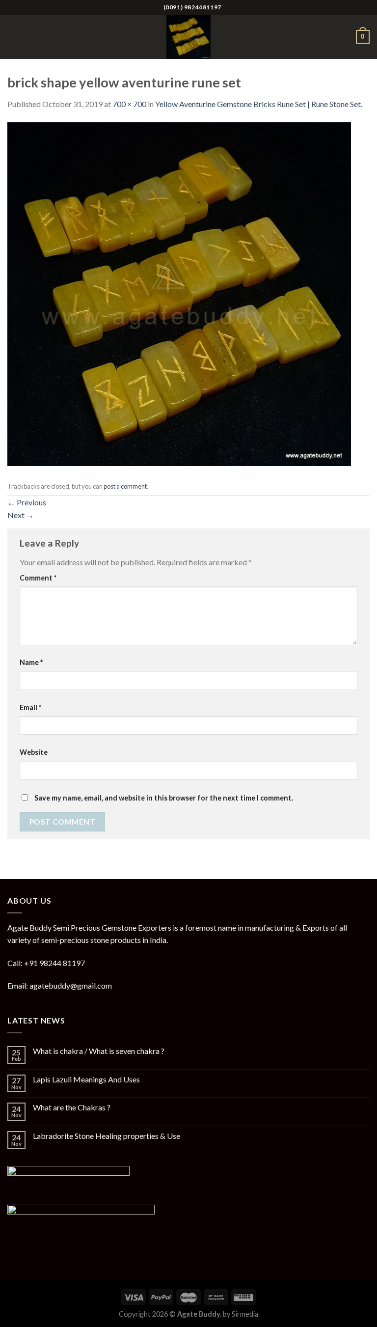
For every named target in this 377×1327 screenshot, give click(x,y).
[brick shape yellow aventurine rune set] (179, 293)
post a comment (125, 486)
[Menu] (13, 37)
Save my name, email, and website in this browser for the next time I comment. (163, 798)
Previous (26, 502)
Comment (38, 578)
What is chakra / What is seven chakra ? (98, 1050)
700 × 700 (129, 104)
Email (30, 707)
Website (34, 752)
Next (20, 515)
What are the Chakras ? (71, 1107)
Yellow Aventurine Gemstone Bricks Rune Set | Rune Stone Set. (258, 104)
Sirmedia (245, 1314)
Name (31, 662)
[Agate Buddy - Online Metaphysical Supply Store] (188, 37)
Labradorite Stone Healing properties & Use (106, 1135)
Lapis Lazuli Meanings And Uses (86, 1079)
